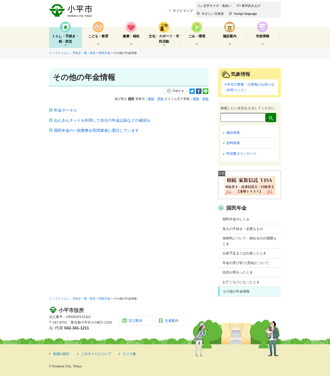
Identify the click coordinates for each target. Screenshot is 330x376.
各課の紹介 (61, 354)
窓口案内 (135, 321)
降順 (151, 99)
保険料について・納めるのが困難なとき (249, 241)
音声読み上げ (251, 5)
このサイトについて (96, 354)
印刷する (178, 91)
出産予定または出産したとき (244, 253)
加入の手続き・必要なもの (242, 229)
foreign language (245, 13)
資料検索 (233, 143)
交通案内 (171, 321)
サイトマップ (183, 11)
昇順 (160, 99)
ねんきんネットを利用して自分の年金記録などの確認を (102, 120)
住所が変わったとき (237, 272)
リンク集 (129, 354)
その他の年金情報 (236, 291)
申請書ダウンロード (241, 153)
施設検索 (233, 132)
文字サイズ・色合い (217, 5)
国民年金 (104, 53)
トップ (53, 53)
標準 (131, 99)
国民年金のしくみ (236, 219)
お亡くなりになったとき (241, 282)
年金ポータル (65, 110)
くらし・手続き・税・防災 (78, 53)
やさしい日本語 (213, 13)
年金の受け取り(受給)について (245, 263)
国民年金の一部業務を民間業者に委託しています (96, 130)
